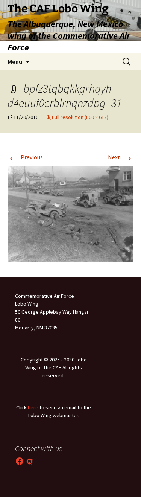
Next (120, 157)
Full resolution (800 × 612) (80, 117)
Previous (25, 157)
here (33, 407)
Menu (15, 61)
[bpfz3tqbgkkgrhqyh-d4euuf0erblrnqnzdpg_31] (70, 213)
